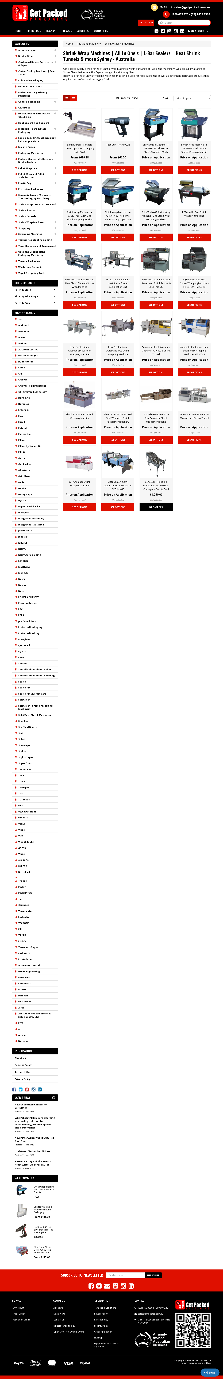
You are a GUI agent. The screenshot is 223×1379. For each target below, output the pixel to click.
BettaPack (24, 872)
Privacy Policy (22, 1079)
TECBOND (23, 923)
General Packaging (29, 101)
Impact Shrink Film (29, 506)
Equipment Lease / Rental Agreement (106, 1345)
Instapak (23, 512)
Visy (20, 835)
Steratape (24, 745)
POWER (22, 989)
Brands (51, 31)
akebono (23, 859)
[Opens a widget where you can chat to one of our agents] (210, 1373)
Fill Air (21, 440)
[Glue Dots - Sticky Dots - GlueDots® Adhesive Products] (22, 1250)
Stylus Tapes (25, 757)
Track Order (19, 1313)
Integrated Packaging (31, 524)
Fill (20, 929)
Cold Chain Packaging (30, 80)
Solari (21, 739)
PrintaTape (25, 959)
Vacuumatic (25, 911)
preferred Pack (27, 621)
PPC (20, 609)
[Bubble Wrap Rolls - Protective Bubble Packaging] (22, 1210)
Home (18, 31)
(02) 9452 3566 (145, 1307)
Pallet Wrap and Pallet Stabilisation (31, 175)
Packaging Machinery (30, 153)
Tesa (21, 775)
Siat (20, 733)
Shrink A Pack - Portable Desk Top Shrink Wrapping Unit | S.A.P (80, 148)
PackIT (22, 886)
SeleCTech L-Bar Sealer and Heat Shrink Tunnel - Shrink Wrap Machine (79, 283)
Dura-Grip (24, 397)
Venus (21, 823)
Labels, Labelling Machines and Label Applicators (36, 139)
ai (19, 1028)
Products (33, 31)
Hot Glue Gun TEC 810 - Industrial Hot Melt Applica (43, 1229)
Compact (23, 904)
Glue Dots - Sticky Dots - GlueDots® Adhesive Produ (42, 1250)
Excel (21, 416)
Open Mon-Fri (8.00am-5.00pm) (68, 1331)
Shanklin (23, 721)
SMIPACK (23, 866)
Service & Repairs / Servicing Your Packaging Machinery (34, 196)
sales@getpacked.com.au (150, 1313)
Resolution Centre (21, 1319)
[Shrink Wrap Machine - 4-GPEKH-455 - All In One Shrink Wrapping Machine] (22, 1190)
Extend (22, 428)
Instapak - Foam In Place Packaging (32, 130)
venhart (23, 817)
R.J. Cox (22, 651)
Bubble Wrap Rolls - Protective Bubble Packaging (43, 1209)
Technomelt (25, 769)
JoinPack (23, 536)
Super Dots (25, 763)
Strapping (24, 228)
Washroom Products (30, 267)
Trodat (22, 880)
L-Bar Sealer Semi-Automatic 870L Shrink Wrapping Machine (117, 350)
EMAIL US (184, 7)
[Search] (161, 23)
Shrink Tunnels (27, 216)
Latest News (59, 1313)
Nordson (23, 1041)
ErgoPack (23, 409)
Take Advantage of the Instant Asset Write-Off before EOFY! (33, 1163)
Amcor (22, 337)
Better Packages (28, 355)
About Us (83, 31)
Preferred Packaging (30, 627)
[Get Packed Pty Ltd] (41, 12)
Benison (23, 995)
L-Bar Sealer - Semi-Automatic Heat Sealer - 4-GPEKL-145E (118, 485)
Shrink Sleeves (26, 210)
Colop (21, 367)
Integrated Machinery (31, 518)
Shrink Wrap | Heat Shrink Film (36, 204)
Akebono (23, 331)
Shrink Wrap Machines (31, 222)
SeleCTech (24, 699)
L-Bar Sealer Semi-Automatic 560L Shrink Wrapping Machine (79, 350)
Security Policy (101, 1325)
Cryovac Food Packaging (32, 385)
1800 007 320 (161, 1307)
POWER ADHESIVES (28, 597)
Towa (21, 781)
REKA (21, 657)
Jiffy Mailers (25, 530)
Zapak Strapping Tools (31, 273)
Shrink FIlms (70, 72)
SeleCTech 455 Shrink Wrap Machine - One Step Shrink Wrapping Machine (156, 216)
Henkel (22, 488)
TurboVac (24, 799)
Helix (21, 482)
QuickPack (24, 645)
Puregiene (24, 639)
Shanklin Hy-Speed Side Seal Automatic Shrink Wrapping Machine (156, 418)
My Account (18, 1307)
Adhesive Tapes (27, 50)
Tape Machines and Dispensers (36, 246)
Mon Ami (23, 572)
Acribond (23, 325)
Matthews (24, 566)
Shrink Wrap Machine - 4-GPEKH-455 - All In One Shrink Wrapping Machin (80, 216)
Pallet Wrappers (27, 168)
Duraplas (23, 403)
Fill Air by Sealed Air (29, 446)
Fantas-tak (24, 434)
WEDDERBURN (26, 841)
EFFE (20, 1023)
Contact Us (101, 31)
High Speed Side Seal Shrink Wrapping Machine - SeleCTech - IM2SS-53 (194, 283)
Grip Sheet (24, 476)
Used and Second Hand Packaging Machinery (31, 253)
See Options (79, 170)
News (66, 31)
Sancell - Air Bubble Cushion (34, 669)
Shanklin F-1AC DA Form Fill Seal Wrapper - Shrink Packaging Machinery (118, 418)
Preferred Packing (29, 633)
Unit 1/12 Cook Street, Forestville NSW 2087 (154, 1321)
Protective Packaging (30, 189)
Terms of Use (22, 1072)
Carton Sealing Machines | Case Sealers (36, 73)
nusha (22, 1035)
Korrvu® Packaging (29, 554)
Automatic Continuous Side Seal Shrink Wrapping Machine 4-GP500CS (194, 350)
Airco (21, 1007)
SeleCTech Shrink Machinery (34, 715)
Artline (22, 343)
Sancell (22, 663)
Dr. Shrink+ (24, 1001)
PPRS (21, 615)
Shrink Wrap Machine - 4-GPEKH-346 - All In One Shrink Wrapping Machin (194, 148)
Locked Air (24, 917)
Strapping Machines (30, 233)
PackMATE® (25, 892)
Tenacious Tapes (28, 947)
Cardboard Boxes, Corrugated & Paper (35, 63)
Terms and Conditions (105, 1307)
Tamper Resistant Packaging (35, 239)
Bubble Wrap (25, 56)
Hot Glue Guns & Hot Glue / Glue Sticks (34, 115)
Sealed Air (24, 687)
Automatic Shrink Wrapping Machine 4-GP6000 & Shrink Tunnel (156, 350)
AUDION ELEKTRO (28, 349)
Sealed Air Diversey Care (32, 693)
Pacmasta (24, 977)
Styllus (22, 751)
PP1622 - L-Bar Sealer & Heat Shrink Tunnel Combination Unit (118, 283)
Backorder (156, 507)
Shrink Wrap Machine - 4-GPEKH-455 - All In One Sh (44, 1189)
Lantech (23, 560)
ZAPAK (22, 847)
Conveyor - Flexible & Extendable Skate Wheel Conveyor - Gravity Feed (156, 485)
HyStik (22, 500)
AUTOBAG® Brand (29, 965)
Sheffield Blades (27, 727)
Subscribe (153, 1275)
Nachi (21, 578)
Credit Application (103, 1331)
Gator (21, 458)
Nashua (22, 585)
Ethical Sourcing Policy (64, 1325)
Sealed (22, 681)
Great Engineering (29, 971)
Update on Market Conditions (32, 1151)
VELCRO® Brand (27, 811)
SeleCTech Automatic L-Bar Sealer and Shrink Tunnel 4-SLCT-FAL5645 (156, 283)
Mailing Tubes (26, 146)
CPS (20, 373)
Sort (165, 98)
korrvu (22, 548)
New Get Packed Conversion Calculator (31, 1106)
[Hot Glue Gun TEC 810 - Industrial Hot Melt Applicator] (22, 1230)
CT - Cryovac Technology (32, 391)
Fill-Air (22, 452)
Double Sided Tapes (30, 86)
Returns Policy (23, 1064)
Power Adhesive (27, 603)
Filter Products (25, 283)
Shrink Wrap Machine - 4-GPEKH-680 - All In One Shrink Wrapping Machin (118, 216)
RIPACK (22, 941)
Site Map (98, 1337)
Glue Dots (24, 107)
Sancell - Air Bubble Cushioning (36, 675)
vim (20, 899)
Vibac (21, 829)
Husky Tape (25, 494)
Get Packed (25, 464)
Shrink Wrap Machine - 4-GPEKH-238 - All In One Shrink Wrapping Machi (156, 148)
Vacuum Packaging (29, 261)
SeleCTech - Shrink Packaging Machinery (35, 707)
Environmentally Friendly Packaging (32, 94)
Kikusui (22, 542)
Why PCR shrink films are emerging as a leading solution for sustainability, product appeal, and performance (35, 1122)
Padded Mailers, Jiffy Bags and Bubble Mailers (35, 160)
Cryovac (22, 379)
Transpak (23, 787)
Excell (21, 421)
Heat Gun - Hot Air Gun (118, 144)
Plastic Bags (25, 183)
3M (20, 319)
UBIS (21, 805)
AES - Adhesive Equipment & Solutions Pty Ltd (34, 1015)
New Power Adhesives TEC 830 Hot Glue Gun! (34, 1139)
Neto (21, 591)
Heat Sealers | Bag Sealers (33, 122)
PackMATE (24, 953)
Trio (20, 793)
